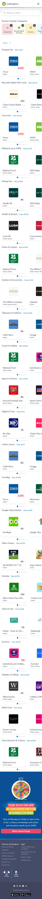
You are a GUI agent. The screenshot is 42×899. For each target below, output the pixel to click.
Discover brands (8, 847)
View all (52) (20, 543)
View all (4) (19, 50)
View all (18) (23, 214)
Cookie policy (26, 860)
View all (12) (32, 83)
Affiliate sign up (7, 856)
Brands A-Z (6, 862)
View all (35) (16, 642)
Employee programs (9, 859)
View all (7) (21, 412)
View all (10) (17, 115)
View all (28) (27, 510)
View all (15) (27, 148)
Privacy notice (26, 857)
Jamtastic (5, 850)
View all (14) (15, 576)
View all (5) (21, 444)
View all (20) (27, 313)
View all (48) (18, 181)
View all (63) (19, 609)
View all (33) (23, 346)
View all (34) (31, 740)
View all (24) (23, 247)
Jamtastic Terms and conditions (28, 853)
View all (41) (28, 280)
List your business (8, 853)
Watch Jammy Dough (21, 831)
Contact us (6, 865)
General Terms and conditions (27, 848)
